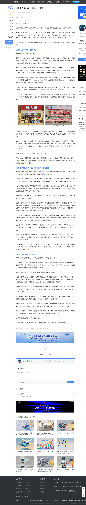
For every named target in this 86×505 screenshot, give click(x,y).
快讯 (11, 17)
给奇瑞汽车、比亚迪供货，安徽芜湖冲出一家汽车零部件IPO (45, 470)
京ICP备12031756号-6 (56, 503)
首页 (11, 14)
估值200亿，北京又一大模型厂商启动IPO (24, 470)
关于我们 (28, 485)
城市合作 (18, 482)
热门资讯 (42, 482)
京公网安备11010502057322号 (78, 503)
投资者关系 (19, 492)
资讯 (11, 20)
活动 (11, 32)
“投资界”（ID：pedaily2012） (37, 323)
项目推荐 (18, 485)
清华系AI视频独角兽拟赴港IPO (24, 451)
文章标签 (42, 489)
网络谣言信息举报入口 (22, 496)
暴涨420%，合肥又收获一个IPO (65, 470)
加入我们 (28, 492)
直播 (11, 23)
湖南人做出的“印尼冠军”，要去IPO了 (45, 452)
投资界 (18, 12)
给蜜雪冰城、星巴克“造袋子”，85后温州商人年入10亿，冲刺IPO (45, 433)
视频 (11, 26)
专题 (11, 29)
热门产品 (42, 485)
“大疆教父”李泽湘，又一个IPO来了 (65, 433)
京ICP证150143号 (66, 503)
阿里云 (31, 500)
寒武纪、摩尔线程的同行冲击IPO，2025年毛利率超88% (24, 433)
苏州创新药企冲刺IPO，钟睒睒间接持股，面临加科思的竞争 (65, 452)
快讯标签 (42, 492)
